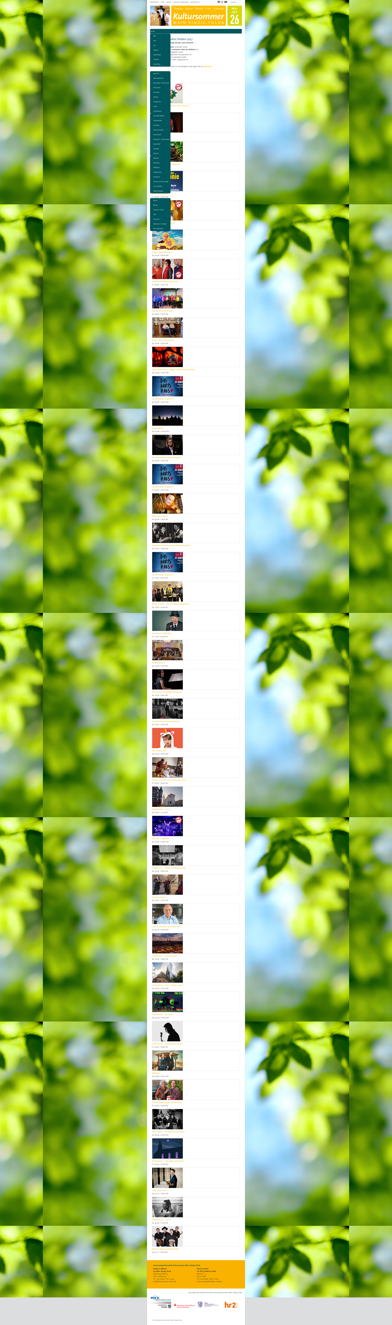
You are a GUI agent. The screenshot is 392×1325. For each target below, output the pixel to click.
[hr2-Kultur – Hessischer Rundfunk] (231, 1302)
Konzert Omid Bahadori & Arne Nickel (167, 1102)
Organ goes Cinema (160, 516)
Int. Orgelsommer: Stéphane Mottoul (166, 457)
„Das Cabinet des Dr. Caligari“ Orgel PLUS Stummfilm (173, 369)
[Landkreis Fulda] (161, 1305)
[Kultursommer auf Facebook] (218, 2)
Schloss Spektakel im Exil (162, 252)
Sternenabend (157, 428)
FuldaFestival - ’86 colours (162, 1014)
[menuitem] (152, 31)
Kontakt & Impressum (180, 2)
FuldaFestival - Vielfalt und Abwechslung (168, 868)
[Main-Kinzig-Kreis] (161, 1298)
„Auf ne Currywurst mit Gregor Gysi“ (166, 926)
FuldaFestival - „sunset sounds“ (165, 956)
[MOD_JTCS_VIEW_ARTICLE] (196, 269)
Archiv (169, 2)
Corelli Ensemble (158, 897)
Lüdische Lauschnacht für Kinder (165, 282)
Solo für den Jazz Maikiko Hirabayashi (167, 692)
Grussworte (154, 2)
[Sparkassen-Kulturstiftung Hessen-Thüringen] (184, 1301)
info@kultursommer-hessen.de (164, 1282)
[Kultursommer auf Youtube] (226, 2)
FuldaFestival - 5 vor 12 (161, 1220)
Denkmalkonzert (158, 663)
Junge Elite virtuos (159, 1190)
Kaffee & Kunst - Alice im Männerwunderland (170, 604)
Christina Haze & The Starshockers (165, 721)
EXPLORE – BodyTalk (160, 839)
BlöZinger (156, 1073)
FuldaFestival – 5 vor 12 (161, 809)
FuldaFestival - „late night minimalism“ (168, 1161)
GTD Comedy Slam (159, 751)
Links (162, 2)
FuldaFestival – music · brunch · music (167, 985)
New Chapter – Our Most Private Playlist (168, 1132)
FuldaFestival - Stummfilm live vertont (167, 1044)
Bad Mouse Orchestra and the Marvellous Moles (171, 545)
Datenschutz (195, 2)
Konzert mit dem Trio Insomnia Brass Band (169, 780)
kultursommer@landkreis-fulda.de (209, 1282)
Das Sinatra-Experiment (162, 633)
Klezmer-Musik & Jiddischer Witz (165, 1249)
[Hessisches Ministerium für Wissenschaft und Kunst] (208, 1301)
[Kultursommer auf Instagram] (222, 2)
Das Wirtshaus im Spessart (162, 399)
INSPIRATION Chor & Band (162, 311)
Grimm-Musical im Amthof (163, 340)
